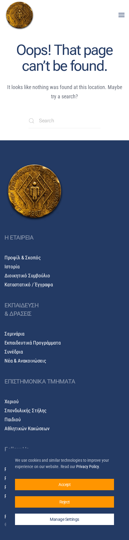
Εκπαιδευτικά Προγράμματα (32, 343)
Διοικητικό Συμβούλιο (27, 276)
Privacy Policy (87, 466)
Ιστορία (12, 267)
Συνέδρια (13, 352)
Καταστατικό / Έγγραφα (28, 285)
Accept (64, 484)
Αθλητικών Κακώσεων (27, 428)
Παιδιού (12, 419)
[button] (121, 15)
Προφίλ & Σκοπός (22, 258)
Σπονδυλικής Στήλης (25, 410)
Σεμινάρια (14, 334)
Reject (64, 502)
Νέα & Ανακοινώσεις (25, 361)
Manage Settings (64, 519)
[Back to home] (19, 15)
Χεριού (11, 401)
